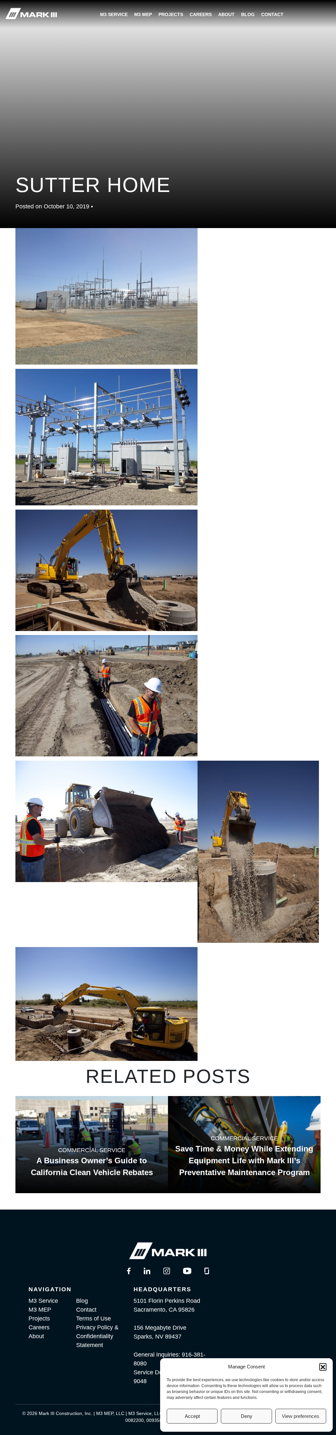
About (226, 14)
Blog (248, 14)
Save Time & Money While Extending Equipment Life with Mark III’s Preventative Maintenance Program (244, 1160)
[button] (323, 1366)
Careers (201, 14)
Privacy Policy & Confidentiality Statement (97, 1336)
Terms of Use (93, 1318)
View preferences (300, 1416)
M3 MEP (143, 14)
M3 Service (114, 14)
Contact (272, 14)
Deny (246, 1416)
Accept (192, 1416)
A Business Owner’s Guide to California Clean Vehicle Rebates (92, 1166)
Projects (170, 14)
